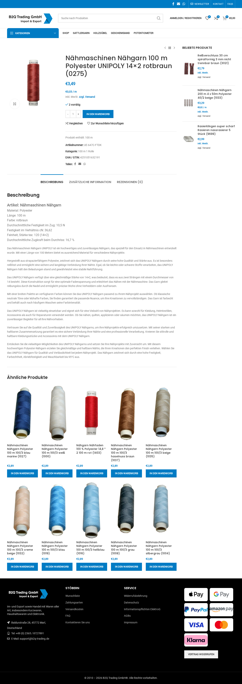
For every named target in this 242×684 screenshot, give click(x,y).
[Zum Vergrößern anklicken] (15, 104)
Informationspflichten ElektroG (142, 609)
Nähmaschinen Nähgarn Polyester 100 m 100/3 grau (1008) (124, 547)
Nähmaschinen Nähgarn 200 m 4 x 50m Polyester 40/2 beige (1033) (215, 93)
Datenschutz (131, 602)
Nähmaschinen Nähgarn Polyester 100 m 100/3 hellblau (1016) (90, 547)
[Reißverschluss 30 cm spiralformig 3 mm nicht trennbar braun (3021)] (188, 68)
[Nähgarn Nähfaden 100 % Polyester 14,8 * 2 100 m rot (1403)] (91, 413)
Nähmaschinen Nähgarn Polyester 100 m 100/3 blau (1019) (55, 547)
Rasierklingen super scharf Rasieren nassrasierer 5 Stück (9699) (216, 130)
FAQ (67, 615)
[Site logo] (30, 17)
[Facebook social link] (173, 4)
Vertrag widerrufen (201, 654)
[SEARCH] (158, 18)
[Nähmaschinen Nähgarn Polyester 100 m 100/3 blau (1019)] (57, 510)
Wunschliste (72, 595)
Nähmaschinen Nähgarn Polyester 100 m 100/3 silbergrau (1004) (159, 547)
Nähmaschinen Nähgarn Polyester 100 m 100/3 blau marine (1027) (20, 450)
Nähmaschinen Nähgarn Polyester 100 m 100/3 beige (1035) (159, 450)
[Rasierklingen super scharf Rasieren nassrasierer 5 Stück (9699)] (188, 139)
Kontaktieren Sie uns (77, 622)
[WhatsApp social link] (183, 4)
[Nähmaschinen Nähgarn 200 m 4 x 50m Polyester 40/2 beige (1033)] (188, 103)
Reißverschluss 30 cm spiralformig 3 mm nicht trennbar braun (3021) (214, 59)
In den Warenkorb (98, 114)
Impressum (130, 622)
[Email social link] (178, 4)
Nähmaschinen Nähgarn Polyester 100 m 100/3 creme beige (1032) (20, 547)
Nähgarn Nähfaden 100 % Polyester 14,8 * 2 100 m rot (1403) (91, 449)
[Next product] (174, 48)
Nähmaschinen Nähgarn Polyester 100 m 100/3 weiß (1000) (55, 450)
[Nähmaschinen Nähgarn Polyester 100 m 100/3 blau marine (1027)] (22, 413)
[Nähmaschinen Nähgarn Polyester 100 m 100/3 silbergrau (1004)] (161, 510)
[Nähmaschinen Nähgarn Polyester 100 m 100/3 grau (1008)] (126, 510)
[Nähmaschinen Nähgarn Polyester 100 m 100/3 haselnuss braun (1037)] (126, 413)
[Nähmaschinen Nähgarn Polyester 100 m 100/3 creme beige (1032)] (22, 510)
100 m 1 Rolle (86, 151)
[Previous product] (165, 48)
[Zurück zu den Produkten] (169, 48)
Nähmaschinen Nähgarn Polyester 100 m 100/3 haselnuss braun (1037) (124, 452)
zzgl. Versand (87, 96)
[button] (22, 473)
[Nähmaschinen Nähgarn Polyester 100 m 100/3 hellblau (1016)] (91, 510)
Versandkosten (74, 609)
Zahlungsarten (74, 602)
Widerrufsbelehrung (135, 595)
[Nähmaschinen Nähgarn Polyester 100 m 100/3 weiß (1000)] (57, 413)
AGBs (127, 615)
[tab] (52, 180)
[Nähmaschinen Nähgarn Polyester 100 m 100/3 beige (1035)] (161, 413)
